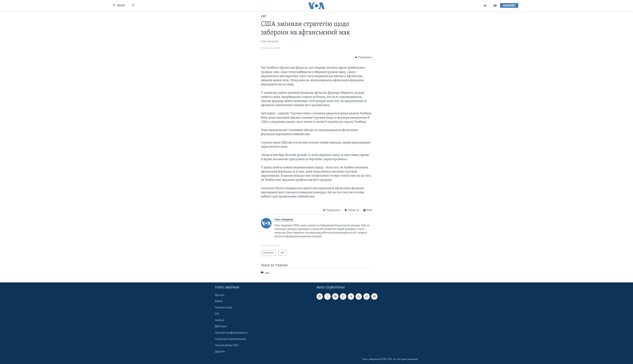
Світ (264, 16)
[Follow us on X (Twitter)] (327, 296)
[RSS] (359, 296)
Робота (219, 301)
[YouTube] (495, 5)
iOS (217, 314)
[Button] (363, 57)
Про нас (219, 295)
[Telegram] (485, 5)
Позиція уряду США (226, 345)
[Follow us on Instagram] (343, 296)
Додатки (220, 351)
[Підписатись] (374, 296)
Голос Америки (270, 41)
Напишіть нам (223, 307)
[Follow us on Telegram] (351, 296)
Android (219, 320)
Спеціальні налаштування (230, 339)
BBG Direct (221, 326)
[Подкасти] (366, 296)
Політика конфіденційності (231, 333)
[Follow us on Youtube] (335, 296)
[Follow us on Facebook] (319, 296)
